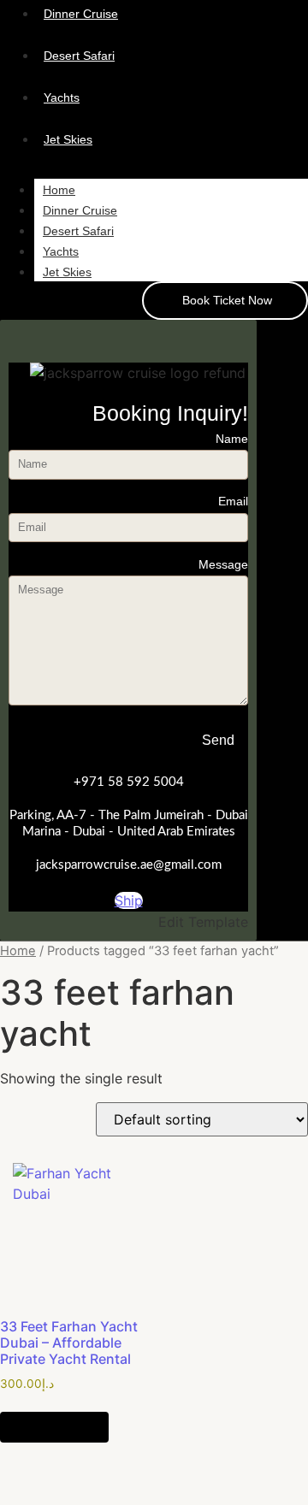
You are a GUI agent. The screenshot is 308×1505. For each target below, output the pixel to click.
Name (232, 439)
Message (223, 564)
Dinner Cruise (80, 210)
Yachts (61, 251)
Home (59, 190)
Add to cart (54, 1427)
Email (233, 501)
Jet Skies (67, 272)
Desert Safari (78, 231)
